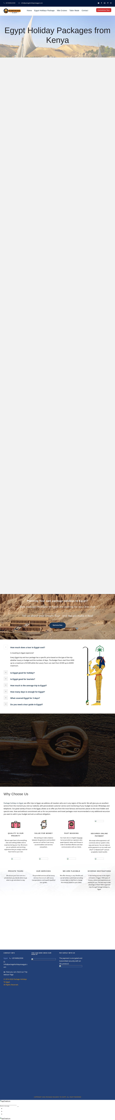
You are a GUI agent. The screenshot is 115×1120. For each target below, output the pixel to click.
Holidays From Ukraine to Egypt (17, 752)
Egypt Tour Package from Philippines (19, 756)
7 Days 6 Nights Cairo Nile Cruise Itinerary (56, 416)
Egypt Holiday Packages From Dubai (19, 761)
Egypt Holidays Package (44, 10)
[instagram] (110, 3)
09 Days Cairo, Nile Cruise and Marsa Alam (18, 167)
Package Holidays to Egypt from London (20, 749)
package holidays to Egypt (68, 72)
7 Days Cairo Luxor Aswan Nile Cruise (17, 416)
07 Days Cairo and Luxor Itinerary (53, 516)
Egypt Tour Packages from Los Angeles (20, 747)
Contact (85, 10)
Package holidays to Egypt (13, 803)
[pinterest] (107, 3)
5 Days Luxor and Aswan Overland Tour (55, 366)
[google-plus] (104, 3)
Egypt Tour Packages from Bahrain (18, 759)
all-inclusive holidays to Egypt (97, 96)
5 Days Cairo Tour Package (13, 216)
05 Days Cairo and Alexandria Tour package (19, 266)
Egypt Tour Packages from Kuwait (18, 764)
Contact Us (84, 121)
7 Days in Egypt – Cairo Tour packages (17, 516)
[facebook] (101, 3)
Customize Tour (104, 10)
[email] (98, 3)
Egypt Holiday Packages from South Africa (21, 766)
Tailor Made (74, 10)
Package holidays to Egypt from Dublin (20, 754)
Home (29, 10)
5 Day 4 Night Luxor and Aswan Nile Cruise (56, 266)
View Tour (30, 180)
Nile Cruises (62, 10)
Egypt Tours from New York (16, 744)
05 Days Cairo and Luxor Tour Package (55, 316)
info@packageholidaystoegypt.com (32, 3)
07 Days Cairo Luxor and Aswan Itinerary (55, 466)
